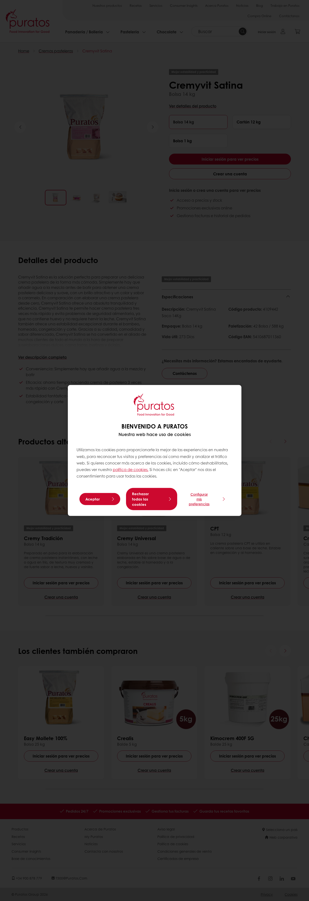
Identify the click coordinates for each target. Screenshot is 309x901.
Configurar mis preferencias (199, 499)
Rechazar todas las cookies (140, 499)
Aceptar (92, 499)
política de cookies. (130, 469)
